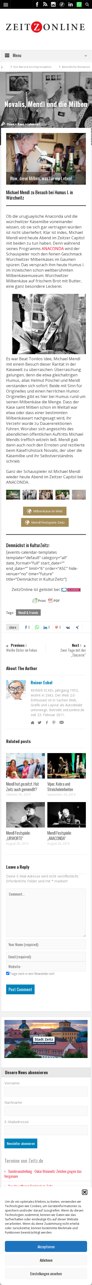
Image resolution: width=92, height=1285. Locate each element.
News (21, 124)
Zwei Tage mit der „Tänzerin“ (73, 650)
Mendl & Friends (28, 612)
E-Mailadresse (16, 1121)
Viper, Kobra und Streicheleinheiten (60, 786)
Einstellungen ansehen (46, 1273)
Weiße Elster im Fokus (21, 648)
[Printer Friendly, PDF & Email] (46, 600)
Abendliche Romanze (61, 67)
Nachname (13, 1102)
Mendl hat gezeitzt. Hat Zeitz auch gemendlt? (22, 786)
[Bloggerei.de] (71, 589)
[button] (84, 1192)
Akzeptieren (46, 1246)
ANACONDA (53, 248)
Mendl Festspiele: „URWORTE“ (18, 835)
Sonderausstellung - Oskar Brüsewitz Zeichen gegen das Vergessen (42, 1173)
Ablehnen (46, 1260)
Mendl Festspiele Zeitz (48, 522)
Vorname (12, 1083)
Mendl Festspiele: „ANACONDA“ (59, 835)
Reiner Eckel (42, 682)
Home (10, 124)
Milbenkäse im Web (48, 511)
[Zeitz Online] (46, 26)
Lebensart (33, 124)
